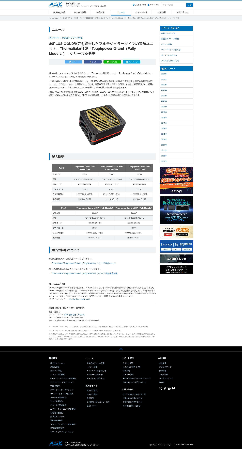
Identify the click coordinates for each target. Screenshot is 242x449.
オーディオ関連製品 (58, 397)
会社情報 (162, 12)
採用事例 (90, 398)
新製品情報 (54, 367)
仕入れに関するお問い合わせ (134, 394)
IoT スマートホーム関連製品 (61, 394)
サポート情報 (141, 12)
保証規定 (126, 371)
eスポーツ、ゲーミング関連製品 (63, 378)
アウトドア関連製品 (58, 405)
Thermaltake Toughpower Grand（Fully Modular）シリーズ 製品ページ (83, 263)
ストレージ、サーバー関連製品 (62, 424)
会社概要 (162, 363)
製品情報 (100, 12)
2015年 (164, 134)
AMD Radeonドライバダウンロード (137, 378)
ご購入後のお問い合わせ (132, 402)
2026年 (164, 74)
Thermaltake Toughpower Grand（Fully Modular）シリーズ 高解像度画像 (84, 273)
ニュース (121, 12)
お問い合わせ (182, 12)
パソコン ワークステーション (62, 382)
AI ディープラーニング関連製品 (62, 409)
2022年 (164, 96)
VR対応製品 (55, 386)
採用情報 (162, 371)
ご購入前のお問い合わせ (132, 398)
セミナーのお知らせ (169, 55)
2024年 (164, 85)
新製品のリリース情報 (70, 18)
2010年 (164, 161)
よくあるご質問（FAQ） (132, 367)
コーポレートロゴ (166, 378)
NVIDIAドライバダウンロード (134, 382)
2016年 (164, 128)
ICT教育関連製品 (57, 428)
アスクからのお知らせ (170, 61)
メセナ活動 (163, 375)
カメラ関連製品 (56, 401)
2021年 (164, 101)
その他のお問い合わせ (132, 406)
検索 (189, 5)
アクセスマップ (165, 367)
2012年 (164, 150)
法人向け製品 (80, 12)
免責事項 (152, 445)
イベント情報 (166, 44)
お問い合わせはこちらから (74, 315)
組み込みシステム (57, 417)
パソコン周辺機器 (57, 375)
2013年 (164, 145)
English (162, 382)
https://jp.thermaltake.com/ (79, 299)
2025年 (164, 79)
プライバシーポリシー (165, 445)
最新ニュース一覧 (168, 33)
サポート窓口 (154, 5)
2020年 (164, 107)
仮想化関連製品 (56, 413)
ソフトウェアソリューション (61, 432)
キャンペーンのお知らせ (171, 50)
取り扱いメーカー (57, 363)
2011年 (164, 156)
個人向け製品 (59, 12)
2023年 (164, 90)
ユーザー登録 (128, 375)
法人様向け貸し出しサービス (98, 402)
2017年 (164, 123)
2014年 (164, 139)
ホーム (51, 18)
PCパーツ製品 (56, 371)
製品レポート (92, 406)
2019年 (164, 112)
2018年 (164, 118)
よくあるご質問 (140, 5)
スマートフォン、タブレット (61, 390)
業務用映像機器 (56, 420)
